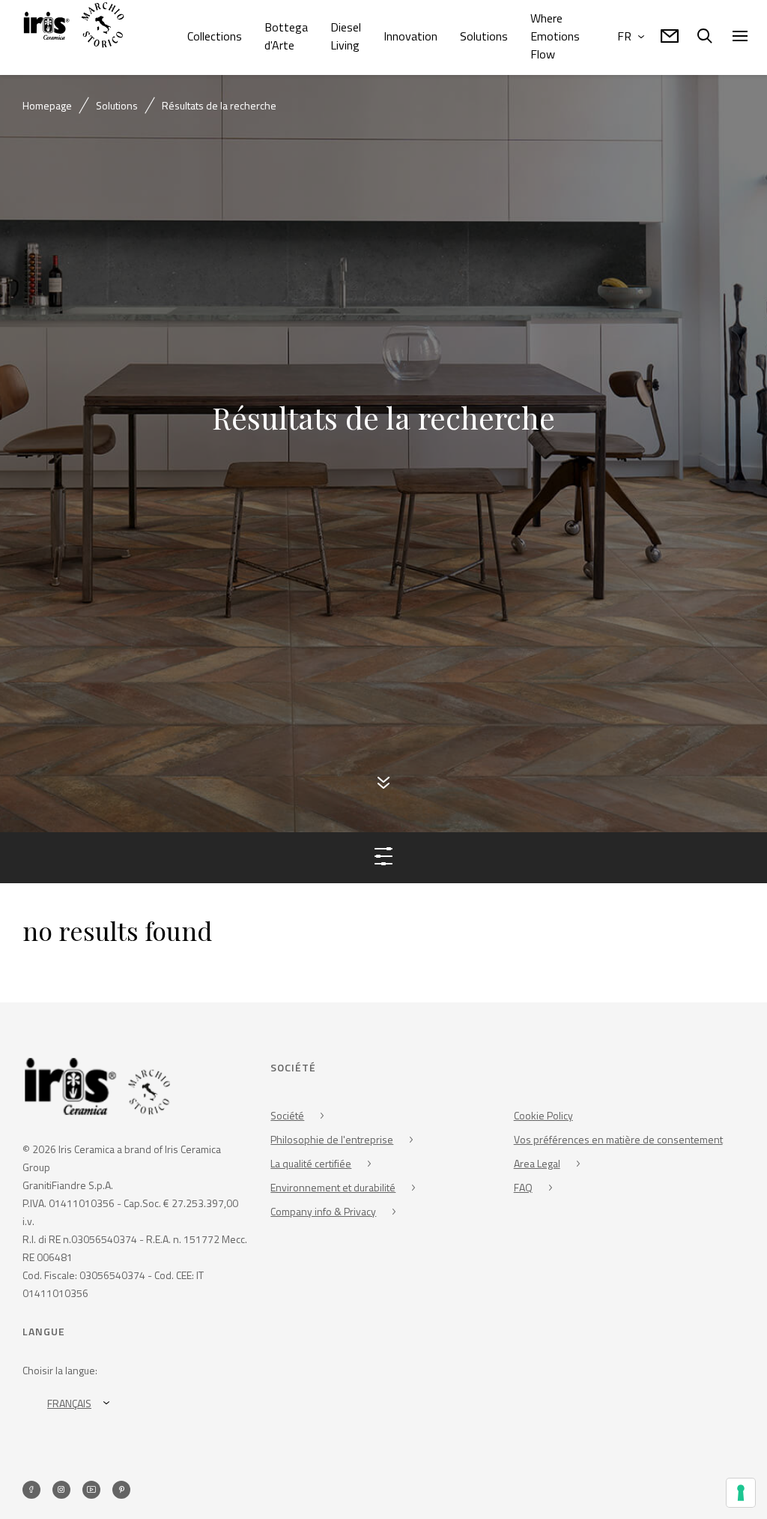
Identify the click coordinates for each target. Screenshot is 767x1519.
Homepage (47, 105)
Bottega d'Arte (286, 36)
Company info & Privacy (323, 1213)
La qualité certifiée (310, 1165)
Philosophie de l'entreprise (331, 1141)
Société (287, 1117)
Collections (214, 36)
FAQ (523, 1189)
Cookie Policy (543, 1117)
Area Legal (537, 1165)
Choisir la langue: (59, 1372)
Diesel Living (345, 36)
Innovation (410, 36)
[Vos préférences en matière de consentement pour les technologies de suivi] (741, 1493)
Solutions (484, 36)
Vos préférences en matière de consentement (618, 1141)
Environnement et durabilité (332, 1189)
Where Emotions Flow (555, 36)
